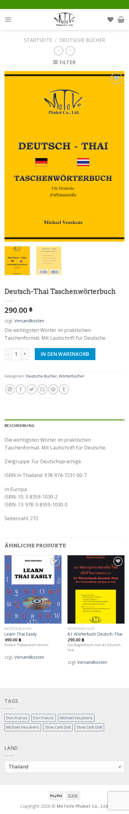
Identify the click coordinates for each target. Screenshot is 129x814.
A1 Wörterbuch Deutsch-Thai (95, 634)
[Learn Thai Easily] (33, 589)
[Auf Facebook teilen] (21, 389)
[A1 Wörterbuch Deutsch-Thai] (96, 589)
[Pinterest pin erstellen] (53, 389)
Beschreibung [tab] (19, 425)
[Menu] (8, 19)
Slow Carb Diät (58, 727)
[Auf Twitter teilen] (32, 389)
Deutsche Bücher (82, 40)
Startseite (38, 40)
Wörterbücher (71, 376)
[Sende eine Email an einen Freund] (42, 389)
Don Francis (16, 717)
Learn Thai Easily (20, 634)
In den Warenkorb (65, 354)
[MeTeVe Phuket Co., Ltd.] (64, 19)
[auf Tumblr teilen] (64, 389)
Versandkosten (29, 321)
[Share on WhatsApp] (10, 389)
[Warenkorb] (121, 19)
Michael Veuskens (76, 717)
